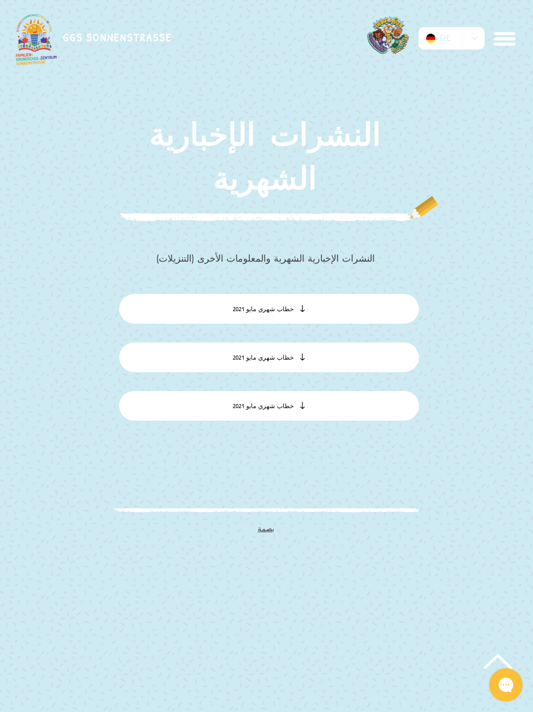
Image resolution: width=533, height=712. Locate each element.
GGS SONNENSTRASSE (117, 37)
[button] (503, 38)
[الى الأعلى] (497, 661)
